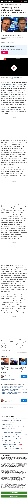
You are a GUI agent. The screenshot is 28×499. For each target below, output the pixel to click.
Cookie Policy (11, 489)
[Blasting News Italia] (8, 1)
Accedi (25, 1)
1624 (2, 460)
